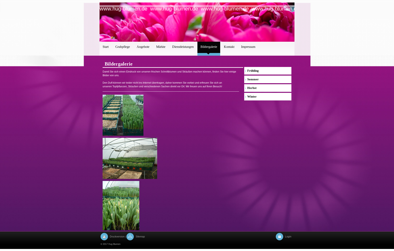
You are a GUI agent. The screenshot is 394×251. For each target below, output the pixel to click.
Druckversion (117, 236)
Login (288, 236)
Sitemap (140, 236)
